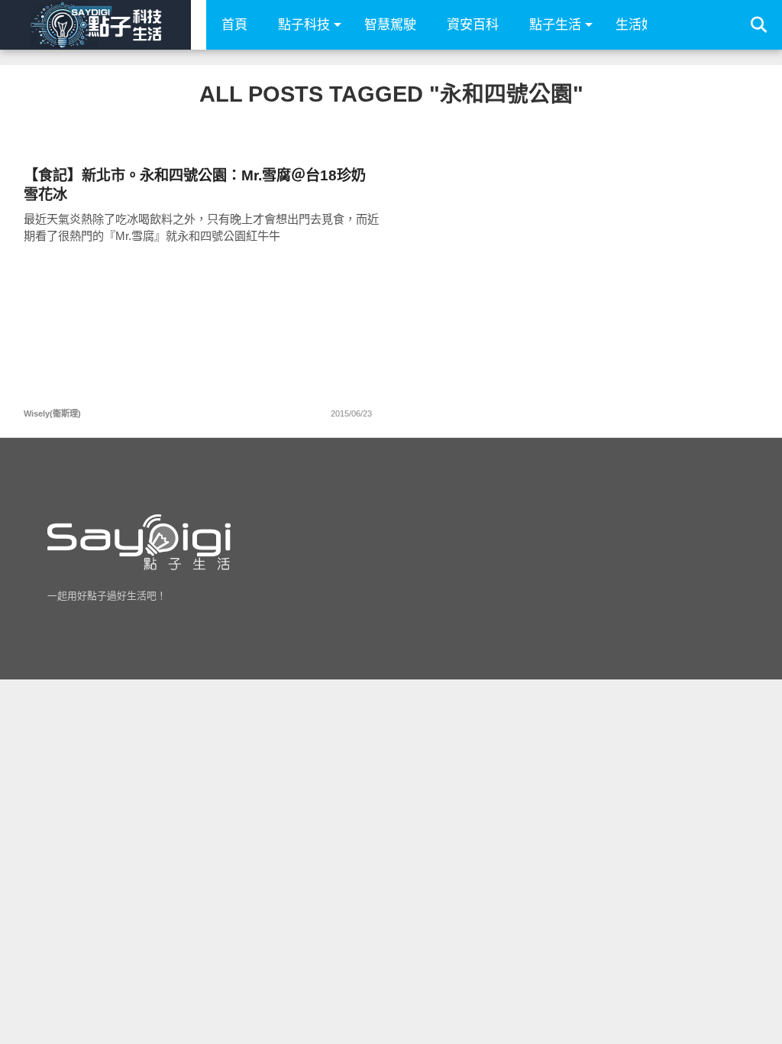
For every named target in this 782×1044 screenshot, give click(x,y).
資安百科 (473, 25)
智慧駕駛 (390, 25)
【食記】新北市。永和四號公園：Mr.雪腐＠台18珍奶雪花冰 (195, 185)
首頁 (234, 25)
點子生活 (555, 25)
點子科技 (304, 25)
